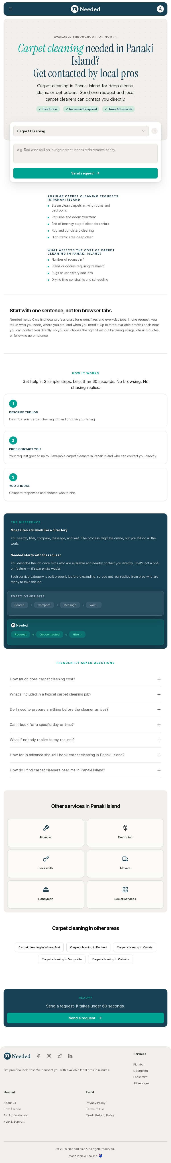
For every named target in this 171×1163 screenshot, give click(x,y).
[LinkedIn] (70, 1056)
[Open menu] (10, 8)
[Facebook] (38, 1056)
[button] (160, 8)
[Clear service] (154, 131)
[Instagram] (49, 1056)
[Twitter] (60, 1056)
